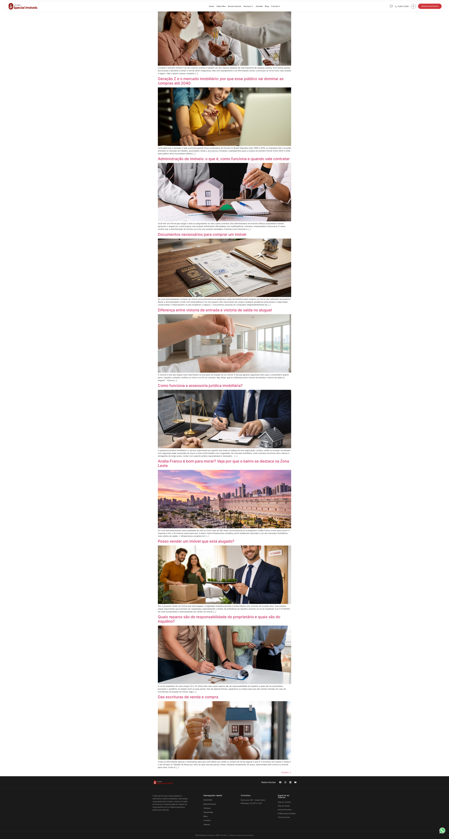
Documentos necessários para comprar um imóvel (202, 234)
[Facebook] (280, 782)
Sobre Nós (221, 6)
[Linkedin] (290, 782)
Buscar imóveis (234, 6)
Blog (267, 6)
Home (211, 6)
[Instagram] (285, 782)
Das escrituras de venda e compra (188, 697)
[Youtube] (295, 782)
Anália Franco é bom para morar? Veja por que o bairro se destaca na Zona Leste (223, 463)
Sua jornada (208, 812)
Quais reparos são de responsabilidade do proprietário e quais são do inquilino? (219, 619)
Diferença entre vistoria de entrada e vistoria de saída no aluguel (215, 310)
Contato (275, 6)
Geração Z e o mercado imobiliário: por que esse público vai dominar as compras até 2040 (221, 80)
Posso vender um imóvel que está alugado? (196, 541)
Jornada (259, 6)
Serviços (247, 6)
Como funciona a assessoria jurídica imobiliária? (200, 385)
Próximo (286, 772)
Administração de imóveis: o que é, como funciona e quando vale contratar (224, 159)
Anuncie (207, 824)
